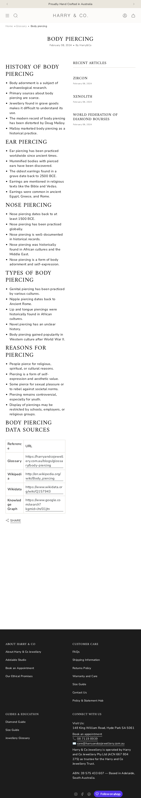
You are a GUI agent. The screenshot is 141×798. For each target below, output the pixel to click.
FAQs (76, 652)
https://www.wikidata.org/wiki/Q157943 (44, 489)
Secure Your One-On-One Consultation (70, 4)
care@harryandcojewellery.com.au (100, 743)
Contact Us (80, 692)
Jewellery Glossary (18, 738)
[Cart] (133, 15)
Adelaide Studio (16, 660)
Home (9, 26)
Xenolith (82, 97)
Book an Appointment (20, 668)
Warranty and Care (85, 676)
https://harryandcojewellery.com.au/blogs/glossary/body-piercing (44, 461)
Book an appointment (87, 734)
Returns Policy (82, 668)
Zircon (80, 78)
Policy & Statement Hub (88, 700)
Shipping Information (86, 660)
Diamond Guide (16, 722)
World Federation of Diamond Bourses (95, 117)
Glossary (21, 26)
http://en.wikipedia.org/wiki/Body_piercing (43, 476)
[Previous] (7, 4)
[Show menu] (7, 15)
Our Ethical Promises (19, 676)
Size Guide (79, 684)
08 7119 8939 (87, 739)
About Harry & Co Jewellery (23, 652)
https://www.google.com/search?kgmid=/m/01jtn (43, 504)
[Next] (133, 4)
